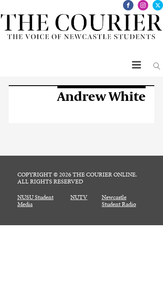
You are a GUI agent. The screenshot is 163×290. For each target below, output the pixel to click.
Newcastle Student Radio (119, 201)
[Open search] (157, 66)
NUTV (78, 197)
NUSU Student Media (35, 201)
